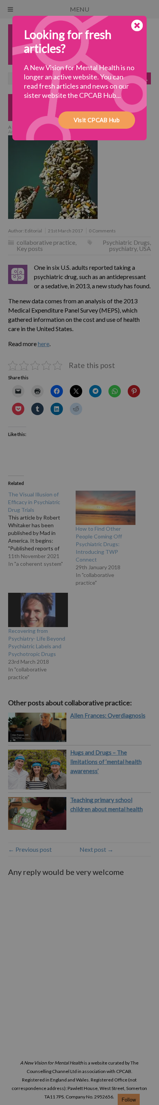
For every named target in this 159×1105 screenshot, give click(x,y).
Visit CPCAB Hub (97, 119)
